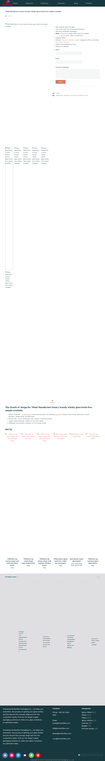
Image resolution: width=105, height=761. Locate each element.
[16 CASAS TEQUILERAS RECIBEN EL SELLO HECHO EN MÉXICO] (60, 641)
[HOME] (5, 16)
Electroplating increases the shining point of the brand (47, 642)
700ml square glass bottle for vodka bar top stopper (61, 561)
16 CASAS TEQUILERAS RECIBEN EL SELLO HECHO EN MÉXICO (71, 642)
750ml (76, 563)
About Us (29, 3)
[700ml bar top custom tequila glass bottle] (93, 494)
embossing (59, 95)
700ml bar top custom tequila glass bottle (92, 561)
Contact (89, 3)
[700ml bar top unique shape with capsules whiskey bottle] (44, 494)
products (44, 3)
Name (58, 50)
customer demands (63, 42)
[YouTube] (38, 755)
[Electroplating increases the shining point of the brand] (35, 641)
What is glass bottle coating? (95, 642)
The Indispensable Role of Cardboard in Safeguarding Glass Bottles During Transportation (23, 643)
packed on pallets (74, 40)
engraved (67, 95)
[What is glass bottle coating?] (84, 641)
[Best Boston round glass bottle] (77, 494)
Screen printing (26, 414)
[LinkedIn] (18, 755)
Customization (71, 635)
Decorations (46, 636)
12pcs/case (64, 40)
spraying (58, 414)
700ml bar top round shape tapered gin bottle (28, 561)
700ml (17, 19)
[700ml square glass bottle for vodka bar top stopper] (61, 494)
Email (58, 58)
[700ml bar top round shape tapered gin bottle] (28, 494)
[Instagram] (11, 755)
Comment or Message (62, 67)
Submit (60, 82)
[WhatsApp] (31, 755)
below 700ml (78, 565)
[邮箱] (24, 755)
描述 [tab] (52, 400)
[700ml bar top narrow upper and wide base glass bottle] (12, 494)
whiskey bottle (83, 95)
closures (61, 3)
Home (15, 3)
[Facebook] (5, 755)
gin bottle (73, 95)
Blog (76, 3)
